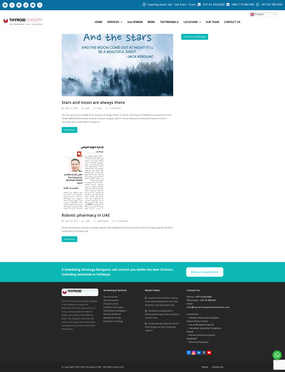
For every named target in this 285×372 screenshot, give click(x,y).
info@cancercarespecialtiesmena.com (208, 307)
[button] (115, 22)
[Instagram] (12, 5)
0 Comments (115, 108)
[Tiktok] (26, 5)
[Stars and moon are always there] (117, 64)
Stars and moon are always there (93, 102)
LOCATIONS (191, 22)
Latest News (103, 221)
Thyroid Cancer (111, 303)
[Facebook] (5, 5)
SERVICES (113, 22)
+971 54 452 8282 (203, 296)
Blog (99, 108)
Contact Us (217, 367)
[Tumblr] (204, 353)
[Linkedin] (19, 5)
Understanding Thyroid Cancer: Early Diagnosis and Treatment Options (162, 327)
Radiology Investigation (115, 310)
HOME (98, 22)
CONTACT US (232, 22)
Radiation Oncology (113, 321)
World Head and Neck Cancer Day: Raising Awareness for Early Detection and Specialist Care (161, 301)
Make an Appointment (205, 272)
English (259, 14)
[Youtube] (32, 5)
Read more (69, 129)
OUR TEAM (212, 22)
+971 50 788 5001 (207, 300)
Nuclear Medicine (112, 314)
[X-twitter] (39, 5)
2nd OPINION (135, 22)
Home (205, 367)
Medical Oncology (112, 317)
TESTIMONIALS (169, 22)
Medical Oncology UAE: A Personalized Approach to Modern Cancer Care (162, 314)
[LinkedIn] (199, 353)
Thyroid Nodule (111, 300)
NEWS (151, 22)
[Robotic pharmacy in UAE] (83, 177)
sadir (87, 108)
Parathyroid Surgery (113, 307)
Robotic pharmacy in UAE (86, 215)
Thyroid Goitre (110, 296)
